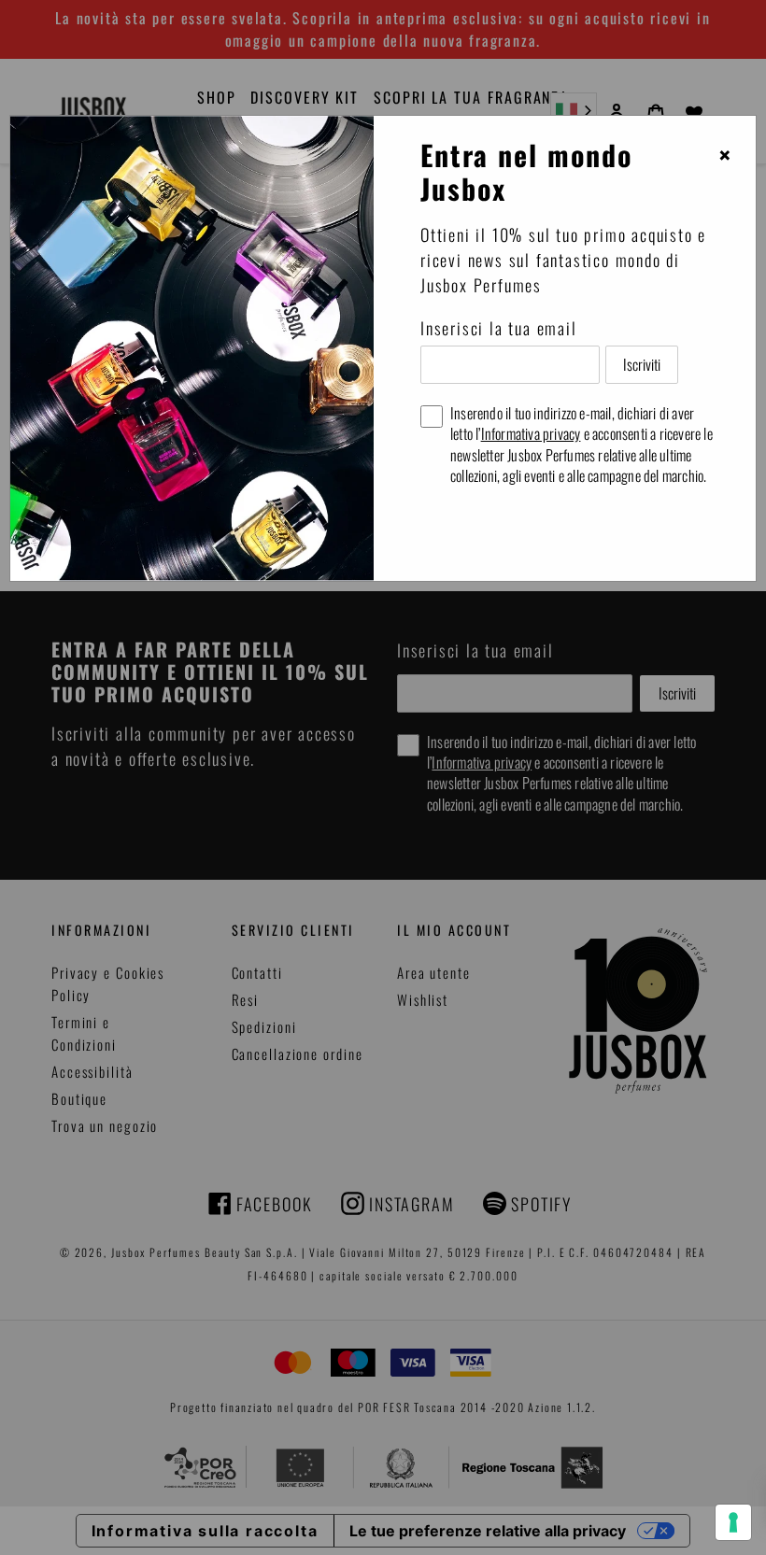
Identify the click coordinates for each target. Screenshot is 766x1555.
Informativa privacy (531, 433)
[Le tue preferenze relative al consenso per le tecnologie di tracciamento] (733, 1522)
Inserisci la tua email (498, 328)
